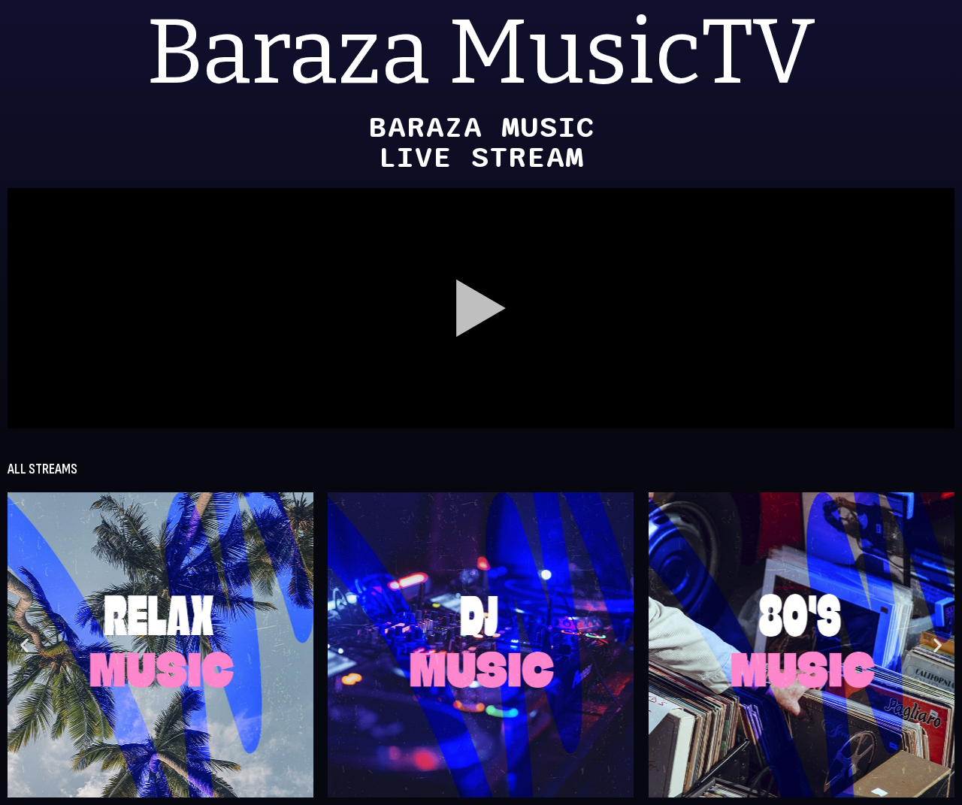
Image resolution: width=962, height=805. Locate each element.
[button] (24, 644)
